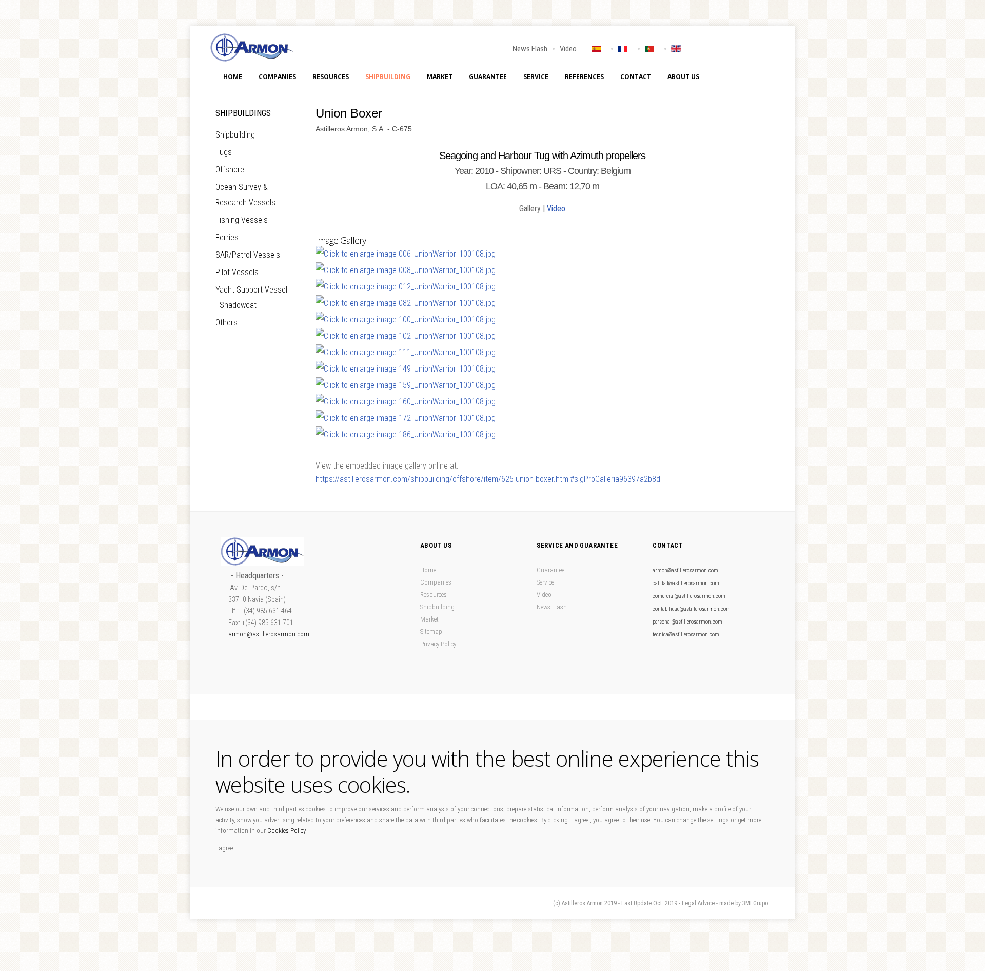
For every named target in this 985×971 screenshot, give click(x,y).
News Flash (530, 48)
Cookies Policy (286, 830)
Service (535, 76)
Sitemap (431, 631)
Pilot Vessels (237, 272)
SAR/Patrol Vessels (247, 255)
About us (683, 76)
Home (232, 76)
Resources (330, 76)
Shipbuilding (387, 76)
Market (439, 76)
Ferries (227, 237)
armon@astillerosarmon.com (268, 634)
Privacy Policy (438, 644)
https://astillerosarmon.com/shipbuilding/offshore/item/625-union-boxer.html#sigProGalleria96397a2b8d (488, 479)
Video (568, 48)
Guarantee (488, 76)
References (584, 76)
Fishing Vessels (241, 220)
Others (226, 322)
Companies (277, 76)
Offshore (229, 169)
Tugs (223, 152)
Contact (635, 76)
